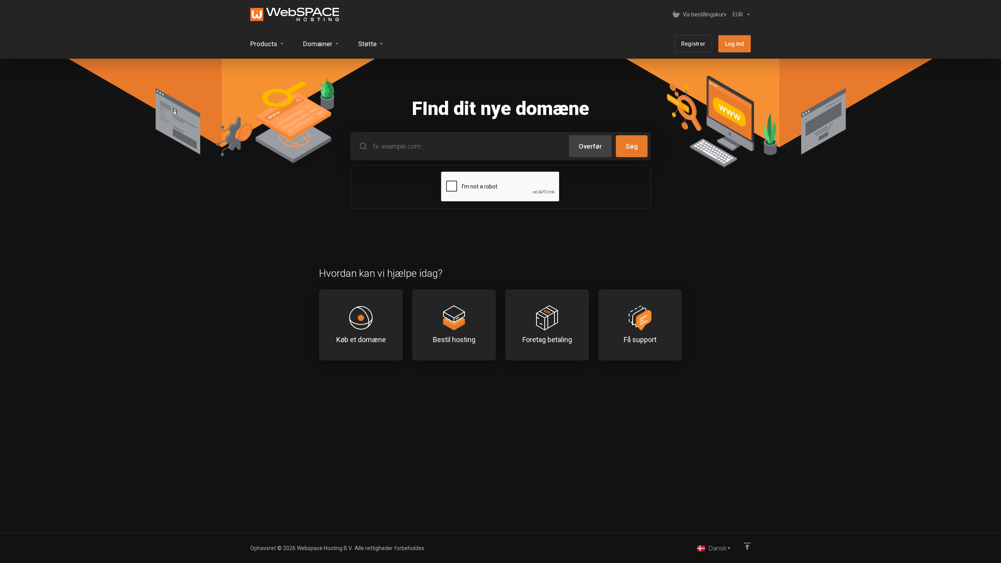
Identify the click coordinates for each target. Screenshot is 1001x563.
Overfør (590, 146)
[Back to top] (747, 546)
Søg (632, 146)
